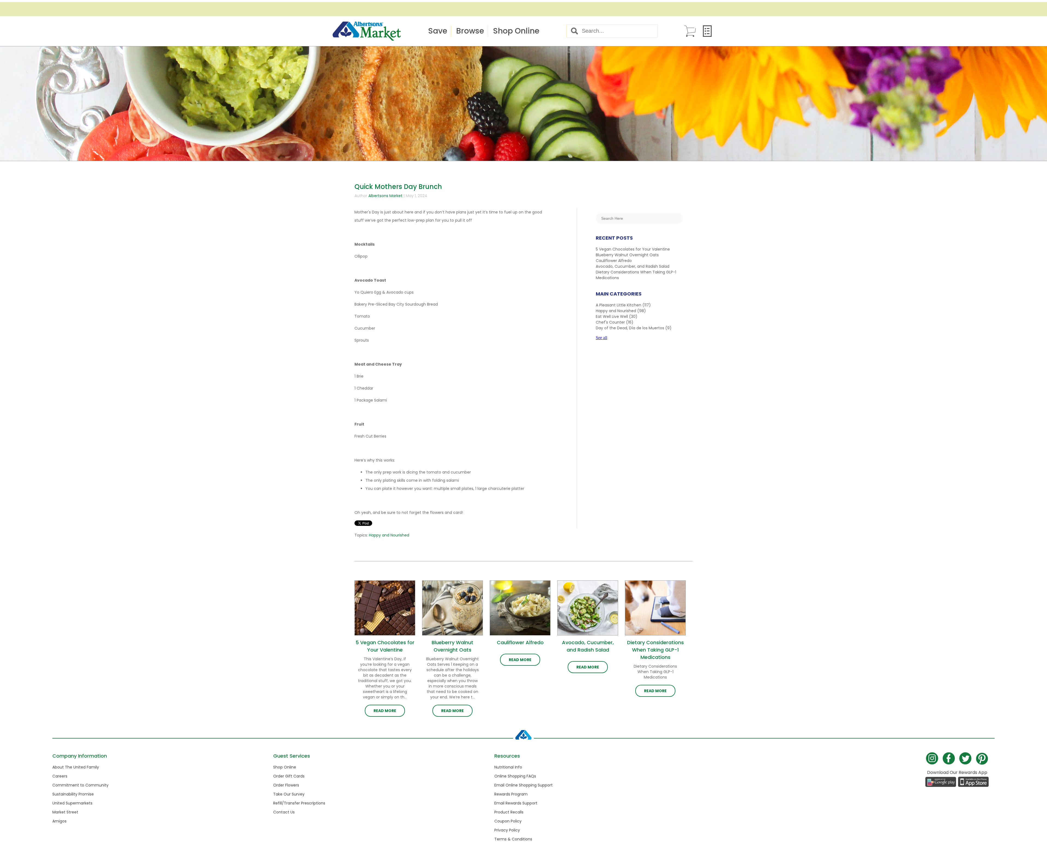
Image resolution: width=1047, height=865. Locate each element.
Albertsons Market (385, 195)
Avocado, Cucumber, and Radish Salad (632, 266)
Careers (59, 776)
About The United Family (75, 767)
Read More (385, 710)
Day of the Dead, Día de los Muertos (634, 328)
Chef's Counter (614, 322)
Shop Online (516, 31)
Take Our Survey (289, 794)
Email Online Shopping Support (523, 785)
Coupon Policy (508, 821)
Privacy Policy (507, 830)
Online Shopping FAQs (515, 776)
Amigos (59, 821)
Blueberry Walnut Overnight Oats (627, 255)
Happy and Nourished (389, 535)
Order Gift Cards (289, 776)
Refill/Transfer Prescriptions (299, 803)
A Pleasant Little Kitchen (623, 305)
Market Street (65, 812)
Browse (470, 31)
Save (437, 31)
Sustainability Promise (73, 794)
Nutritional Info (508, 767)
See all (601, 337)
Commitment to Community (80, 785)
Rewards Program (511, 794)
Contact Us (284, 812)
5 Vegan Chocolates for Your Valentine (633, 249)
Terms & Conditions (513, 839)
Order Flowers (286, 785)
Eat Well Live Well (616, 316)
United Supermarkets (72, 803)
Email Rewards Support (515, 803)
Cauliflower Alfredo (614, 260)
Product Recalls (509, 812)
